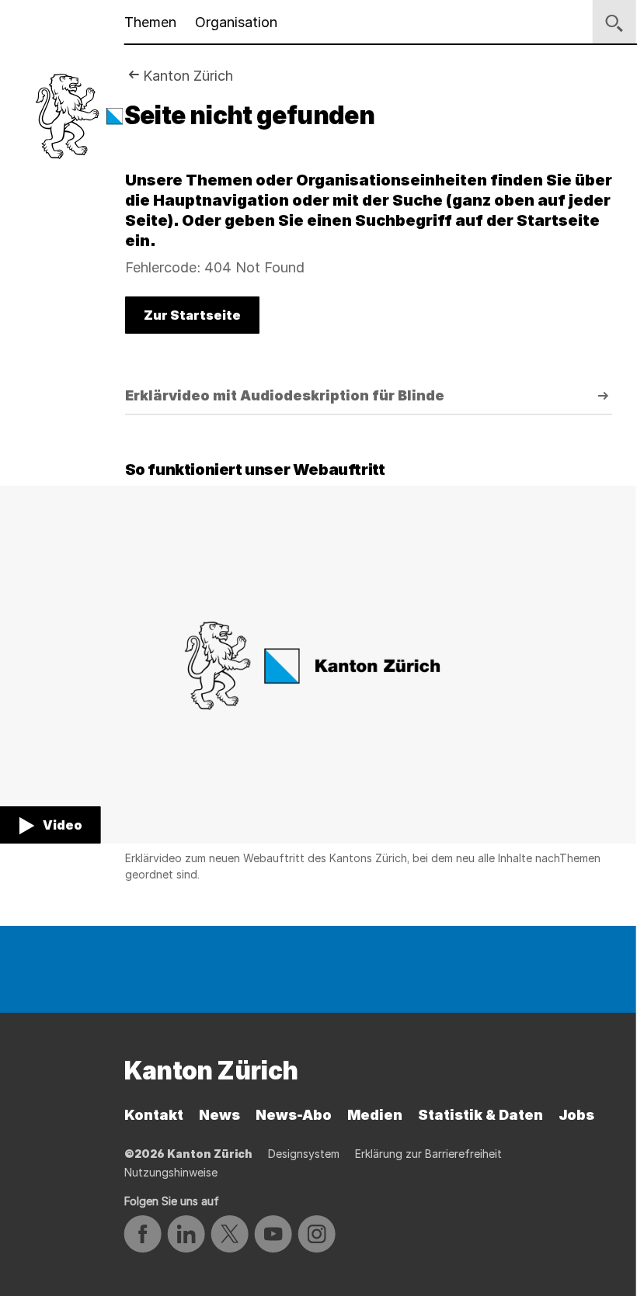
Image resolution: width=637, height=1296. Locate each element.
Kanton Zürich (188, 76)
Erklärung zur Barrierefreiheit (428, 1153)
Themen (150, 22)
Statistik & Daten (480, 1115)
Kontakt (153, 1115)
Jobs (576, 1115)
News (219, 1115)
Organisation (236, 22)
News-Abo (294, 1115)
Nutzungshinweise (171, 1172)
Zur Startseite (192, 315)
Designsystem (303, 1153)
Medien (374, 1115)
